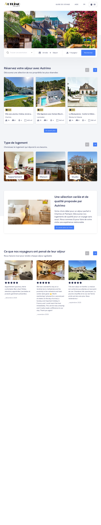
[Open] (31, 52)
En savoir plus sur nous (64, 227)
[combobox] (20, 52)
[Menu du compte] (93, 4)
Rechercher (88, 53)
